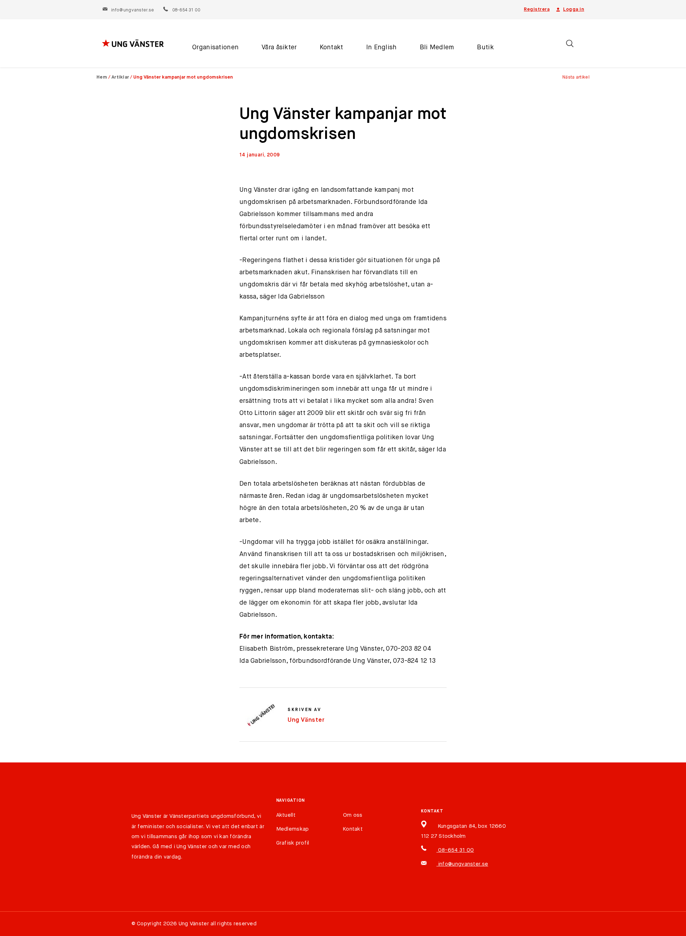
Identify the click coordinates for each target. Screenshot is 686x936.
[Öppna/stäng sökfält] (569, 43)
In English (381, 47)
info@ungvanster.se (132, 10)
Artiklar (120, 77)
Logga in (573, 9)
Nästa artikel (576, 77)
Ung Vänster (306, 720)
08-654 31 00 (186, 10)
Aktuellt (285, 815)
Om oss (353, 815)
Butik (485, 47)
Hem (101, 77)
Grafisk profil (292, 843)
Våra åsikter (279, 47)
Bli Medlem (437, 47)
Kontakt (331, 47)
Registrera (537, 9)
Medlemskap (292, 829)
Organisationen (215, 47)
